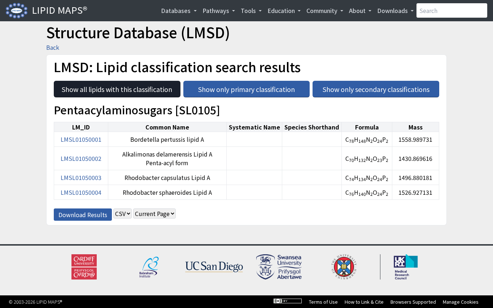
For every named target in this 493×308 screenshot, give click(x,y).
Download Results (82, 214)
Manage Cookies (461, 301)
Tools (249, 10)
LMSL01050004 (81, 192)
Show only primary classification (254, 87)
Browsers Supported (413, 301)
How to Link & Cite (364, 301)
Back (52, 47)
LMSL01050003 (81, 177)
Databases (176, 10)
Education (281, 10)
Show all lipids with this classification (121, 87)
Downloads (393, 10)
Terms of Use (323, 301)
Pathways (216, 10)
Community (322, 10)
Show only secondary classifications (381, 87)
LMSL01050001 (81, 139)
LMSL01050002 (81, 158)
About (358, 10)
